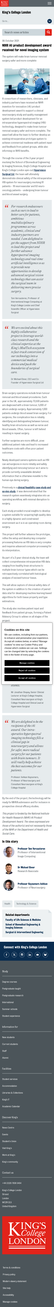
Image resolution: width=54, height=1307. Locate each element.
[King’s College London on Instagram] (22, 954)
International (19, 1003)
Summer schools (20, 1010)
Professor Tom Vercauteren (31, 848)
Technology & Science (26, 904)
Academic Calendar (22, 1107)
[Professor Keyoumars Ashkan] (10, 886)
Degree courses (20, 982)
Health (7, 904)
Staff (15, 1052)
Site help (16, 1288)
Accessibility (18, 1295)
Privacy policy (18, 1274)
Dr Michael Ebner (26, 867)
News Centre (19, 1128)
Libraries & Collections (23, 1093)
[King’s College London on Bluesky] (45, 954)
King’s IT (16, 1100)
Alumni (16, 1058)
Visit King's (18, 1149)
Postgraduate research (23, 996)
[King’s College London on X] (14, 954)
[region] (27, 653)
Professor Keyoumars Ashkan (32, 884)
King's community (21, 1162)
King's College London (16, 12)
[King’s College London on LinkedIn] (30, 954)
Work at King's (19, 1156)
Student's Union (20, 1142)
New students (19, 1038)
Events (16, 1135)
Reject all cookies (27, 670)
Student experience (22, 1017)
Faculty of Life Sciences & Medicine (23, 920)
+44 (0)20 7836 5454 (11, 1183)
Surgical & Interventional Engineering (24, 932)
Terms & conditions (21, 1268)
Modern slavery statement (24, 1281)
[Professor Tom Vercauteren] (10, 852)
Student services (20, 1080)
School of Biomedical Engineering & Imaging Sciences (23, 926)
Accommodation (20, 1087)
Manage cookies (19, 1302)
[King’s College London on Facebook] (6, 954)
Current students (21, 1045)
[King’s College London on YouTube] (37, 954)
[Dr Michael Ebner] (10, 869)
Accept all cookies (27, 678)
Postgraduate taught (22, 989)
